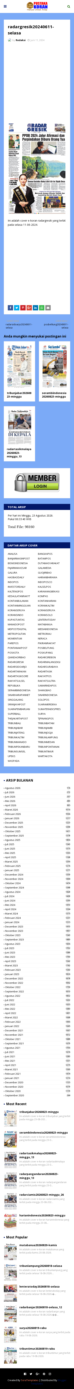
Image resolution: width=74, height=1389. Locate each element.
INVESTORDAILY (16, 586)
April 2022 (37, 1013)
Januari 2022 (37, 1026)
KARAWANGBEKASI (48, 591)
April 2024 (37, 909)
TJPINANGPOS (46, 718)
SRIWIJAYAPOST (16, 704)
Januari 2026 (37, 818)
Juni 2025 (37, 848)
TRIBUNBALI (14, 723)
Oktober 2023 (37, 935)
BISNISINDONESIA (18, 563)
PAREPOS (13, 643)
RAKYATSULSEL (16, 681)
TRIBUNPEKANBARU (19, 746)
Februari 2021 (37, 1073)
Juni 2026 (37, 796)
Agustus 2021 (37, 1047)
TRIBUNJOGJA (45, 732)
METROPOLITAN (17, 633)
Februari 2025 (37, 866)
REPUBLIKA (14, 685)
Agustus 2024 (37, 892)
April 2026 (37, 805)
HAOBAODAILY (16, 577)
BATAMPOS (44, 558)
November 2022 (37, 982)
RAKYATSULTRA (46, 681)
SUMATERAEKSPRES (49, 709)
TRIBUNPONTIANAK (49, 746)
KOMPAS (43, 596)
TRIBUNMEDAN (46, 742)
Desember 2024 (37, 874)
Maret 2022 (37, 1017)
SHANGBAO (44, 690)
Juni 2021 (37, 1056)
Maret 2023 (37, 965)
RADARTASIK (45, 671)
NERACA (42, 638)
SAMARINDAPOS (47, 685)
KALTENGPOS (15, 591)
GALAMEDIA (44, 568)
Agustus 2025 (37, 840)
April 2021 (37, 1065)
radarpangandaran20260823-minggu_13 (38, 1176)
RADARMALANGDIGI (49, 662)
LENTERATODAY (47, 619)
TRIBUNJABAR (15, 728)
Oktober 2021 (37, 1039)
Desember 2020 (37, 1082)
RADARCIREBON (47, 657)
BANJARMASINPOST (19, 558)
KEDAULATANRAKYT (19, 596)
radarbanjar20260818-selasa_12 (40, 1307)
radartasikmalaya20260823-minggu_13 (19, 452)
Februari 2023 (37, 969)
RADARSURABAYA (48, 666)
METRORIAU (44, 633)
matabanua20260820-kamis (38, 1245)
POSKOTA (13, 652)
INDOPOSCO (45, 582)
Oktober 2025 (37, 831)
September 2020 (37, 1095)
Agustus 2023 (37, 944)
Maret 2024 (37, 913)
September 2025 (37, 835)
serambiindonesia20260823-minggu (54, 394)
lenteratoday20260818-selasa (39, 1286)
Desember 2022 (37, 978)
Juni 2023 (37, 952)
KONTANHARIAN (47, 601)
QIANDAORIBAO (17, 657)
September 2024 (37, 887)
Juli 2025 (37, 844)
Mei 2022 (37, 1008)
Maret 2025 (37, 861)
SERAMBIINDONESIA (19, 690)
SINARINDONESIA (47, 695)
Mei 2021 (37, 1060)
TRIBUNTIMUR (46, 751)
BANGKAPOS (45, 553)
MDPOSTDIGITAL (17, 629)
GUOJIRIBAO (45, 572)
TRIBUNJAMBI (45, 728)
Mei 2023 (37, 957)
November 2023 (37, 931)
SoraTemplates (30, 1380)
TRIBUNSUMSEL (16, 751)
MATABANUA (45, 624)
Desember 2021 (37, 1030)
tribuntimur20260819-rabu (37, 1348)
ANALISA (12, 553)
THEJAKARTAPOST (18, 718)
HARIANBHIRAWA (47, 577)
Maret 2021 (37, 1069)
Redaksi (21, 40)
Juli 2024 (37, 896)
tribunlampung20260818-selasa (40, 1266)
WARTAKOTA (45, 756)
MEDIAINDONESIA (48, 629)
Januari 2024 (37, 922)
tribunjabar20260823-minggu (19, 394)
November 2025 (37, 827)
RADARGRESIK (16, 662)
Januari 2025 (37, 870)
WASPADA (13, 761)
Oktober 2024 (37, 883)
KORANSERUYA (16, 610)
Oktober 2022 (37, 987)
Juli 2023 (37, 948)
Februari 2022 (37, 1021)
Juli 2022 (37, 1000)
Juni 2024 (37, 900)
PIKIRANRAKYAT (47, 643)
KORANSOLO (45, 615)
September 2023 (37, 939)
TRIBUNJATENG (16, 732)
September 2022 (37, 991)
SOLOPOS (43, 699)
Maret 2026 (37, 809)
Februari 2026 (37, 814)
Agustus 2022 (37, 995)
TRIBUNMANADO (17, 742)
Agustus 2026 (37, 788)
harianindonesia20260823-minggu (42, 1215)
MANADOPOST (16, 624)
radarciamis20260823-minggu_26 (41, 1194)
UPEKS (11, 756)
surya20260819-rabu (32, 1328)
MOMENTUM (15, 638)
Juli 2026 (37, 792)
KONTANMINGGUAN (19, 605)
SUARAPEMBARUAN (19, 709)
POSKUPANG (45, 652)
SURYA (42, 713)
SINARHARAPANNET (19, 695)
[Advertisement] (37, 83)
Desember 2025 (37, 822)
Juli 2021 (37, 1052)
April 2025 (37, 857)
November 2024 (37, 879)
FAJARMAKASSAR (17, 568)
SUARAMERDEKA (47, 704)
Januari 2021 (37, 1078)
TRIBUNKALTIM (16, 737)
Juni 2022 (37, 1004)
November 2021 (37, 1034)
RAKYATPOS (45, 676)
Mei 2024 (37, 905)
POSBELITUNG (46, 648)
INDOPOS (13, 582)
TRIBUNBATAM (46, 723)
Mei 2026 (37, 801)
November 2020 (37, 1086)
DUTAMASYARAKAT (49, 563)
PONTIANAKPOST (17, 648)
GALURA (12, 572)
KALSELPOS (44, 586)
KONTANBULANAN (18, 601)
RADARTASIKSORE (18, 676)
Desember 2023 (37, 926)
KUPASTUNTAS (16, 619)
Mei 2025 (37, 853)
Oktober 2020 (37, 1091)
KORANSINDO (15, 615)
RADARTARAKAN (17, 671)
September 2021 (37, 1043)
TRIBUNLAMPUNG (48, 737)
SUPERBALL (14, 713)
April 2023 (37, 961)
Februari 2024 (37, 918)
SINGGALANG (15, 699)
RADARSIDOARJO (17, 666)
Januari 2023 (37, 974)
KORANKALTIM (46, 605)
